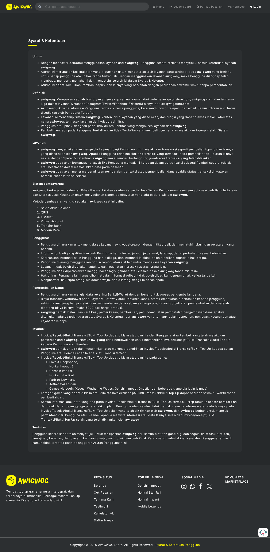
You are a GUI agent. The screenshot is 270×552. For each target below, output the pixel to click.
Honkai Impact (148, 499)
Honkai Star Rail (149, 492)
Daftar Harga (103, 520)
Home (159, 6)
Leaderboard (182, 6)
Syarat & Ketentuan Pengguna (177, 545)
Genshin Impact (149, 485)
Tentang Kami (104, 499)
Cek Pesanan (103, 492)
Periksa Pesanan (210, 6)
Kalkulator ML (104, 513)
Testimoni (101, 506)
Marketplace (236, 6)
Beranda (100, 485)
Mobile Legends (149, 506)
